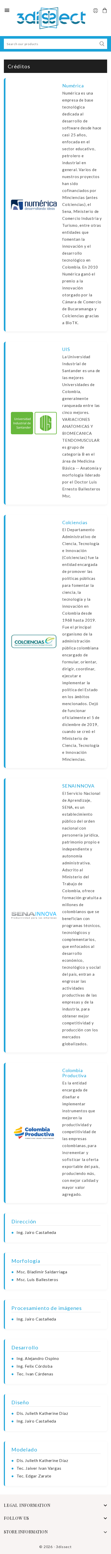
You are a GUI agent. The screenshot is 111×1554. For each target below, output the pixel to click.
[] (102, 44)
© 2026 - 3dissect (55, 1546)
